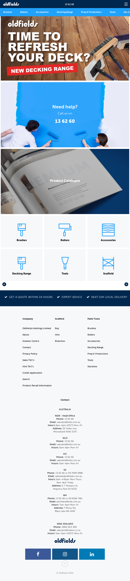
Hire (57, 334)
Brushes (7, 12)
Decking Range (65, 12)
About (26, 334)
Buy (57, 328)
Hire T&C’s (28, 366)
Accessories (42, 12)
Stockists (92, 366)
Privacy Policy (30, 353)
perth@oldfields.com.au (69, 501)
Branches (60, 341)
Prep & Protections (91, 12)
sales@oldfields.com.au (68, 422)
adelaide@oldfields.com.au (68, 476)
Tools (112, 12)
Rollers (24, 12)
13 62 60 (69, 4)
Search (26, 379)
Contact (27, 347)
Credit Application (32, 373)
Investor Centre (31, 341)
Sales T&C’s (28, 360)
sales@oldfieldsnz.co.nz (68, 530)
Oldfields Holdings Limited (37, 328)
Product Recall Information (37, 385)
